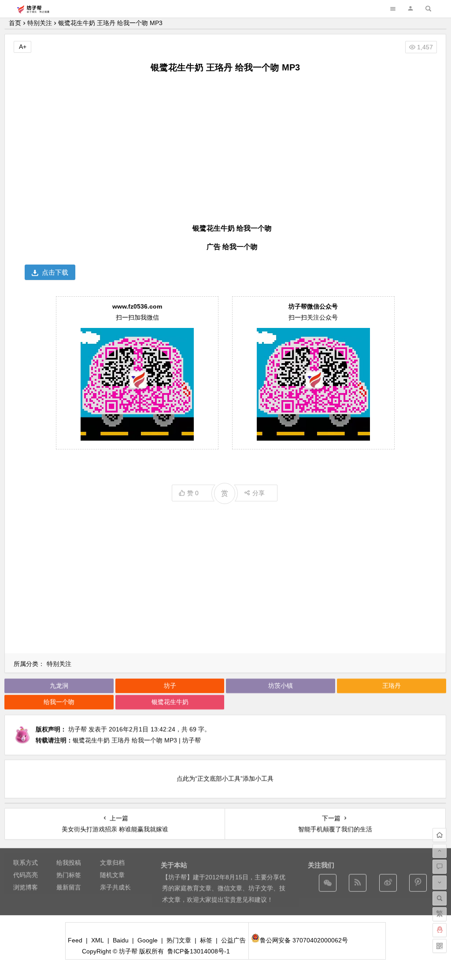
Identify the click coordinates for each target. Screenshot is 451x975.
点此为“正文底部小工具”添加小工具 (225, 778)
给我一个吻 (59, 701)
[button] (410, 8)
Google (147, 940)
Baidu (121, 940)
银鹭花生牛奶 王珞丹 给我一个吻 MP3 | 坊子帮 (137, 739)
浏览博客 (25, 886)
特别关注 (39, 22)
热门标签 (68, 874)
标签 (206, 940)
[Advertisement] (225, 146)
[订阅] (357, 882)
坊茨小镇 (280, 685)
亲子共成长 (115, 886)
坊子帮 (77, 728)
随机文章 (112, 874)
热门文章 (178, 940)
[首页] (440, 835)
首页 (15, 22)
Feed (75, 940)
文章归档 (112, 862)
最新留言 (68, 886)
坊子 (170, 685)
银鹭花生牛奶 (170, 701)
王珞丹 (391, 685)
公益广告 (233, 940)
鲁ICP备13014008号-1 (198, 951)
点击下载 (55, 272)
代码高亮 (25, 874)
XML (97, 940)
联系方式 (25, 862)
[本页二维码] (440, 946)
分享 (258, 493)
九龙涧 (59, 685)
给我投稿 (68, 862)
